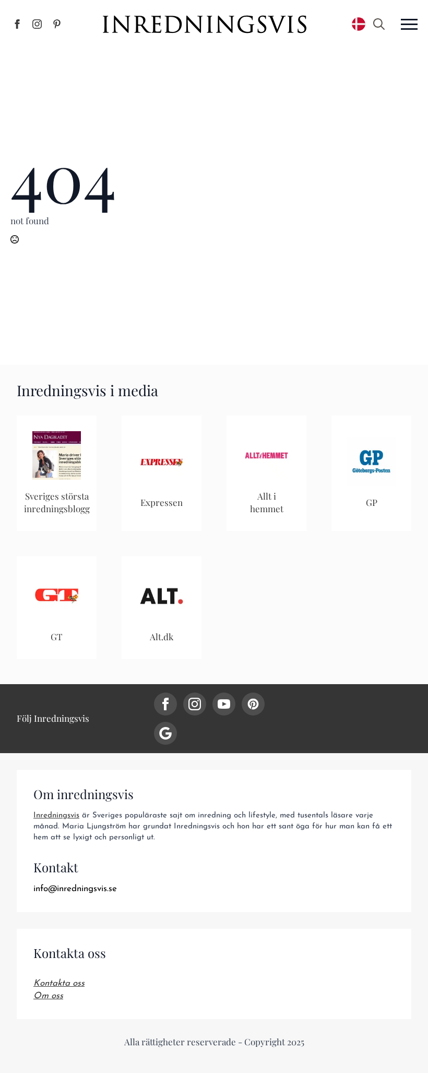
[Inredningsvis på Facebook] (17, 24)
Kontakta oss (59, 983)
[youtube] (223, 704)
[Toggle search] (379, 24)
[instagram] (194, 704)
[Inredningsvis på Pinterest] (57, 24)
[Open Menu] (409, 24)
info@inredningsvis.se (75, 888)
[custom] (253, 704)
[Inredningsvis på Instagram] (37, 24)
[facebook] (165, 704)
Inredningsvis (56, 816)
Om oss (48, 995)
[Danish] (358, 24)
